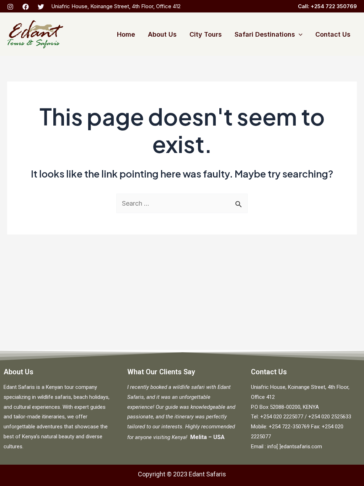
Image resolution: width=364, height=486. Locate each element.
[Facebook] (25, 7)
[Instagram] (10, 7)
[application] (299, 34)
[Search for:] (182, 203)
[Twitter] (41, 7)
